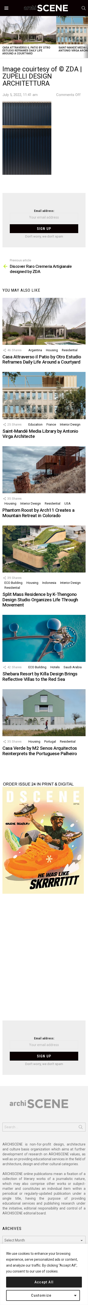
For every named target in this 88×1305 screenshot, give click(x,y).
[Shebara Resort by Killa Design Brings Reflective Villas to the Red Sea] (44, 638)
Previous (2, 37)
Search (81, 1128)
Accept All (44, 1282)
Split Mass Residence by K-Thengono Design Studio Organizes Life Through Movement (40, 599)
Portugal (50, 741)
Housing (52, 350)
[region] (44, 1274)
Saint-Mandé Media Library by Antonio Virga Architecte (40, 433)
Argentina (35, 350)
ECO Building (13, 583)
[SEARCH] (84, 8)
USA (67, 503)
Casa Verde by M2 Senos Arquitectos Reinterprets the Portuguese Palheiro (39, 750)
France (51, 424)
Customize (41, 1295)
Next (85, 37)
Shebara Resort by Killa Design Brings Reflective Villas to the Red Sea (39, 676)
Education (35, 424)
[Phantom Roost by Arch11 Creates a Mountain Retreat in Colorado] (44, 469)
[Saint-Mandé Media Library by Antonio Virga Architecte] (44, 395)
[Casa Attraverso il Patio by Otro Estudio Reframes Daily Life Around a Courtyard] (28, 30)
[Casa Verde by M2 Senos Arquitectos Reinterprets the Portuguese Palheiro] (44, 712)
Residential (69, 350)
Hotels (55, 667)
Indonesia (49, 583)
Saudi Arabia (73, 667)
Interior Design (70, 424)
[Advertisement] (44, 960)
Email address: (44, 211)
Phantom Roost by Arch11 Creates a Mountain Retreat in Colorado (38, 512)
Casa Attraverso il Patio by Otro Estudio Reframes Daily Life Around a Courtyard (26, 50)
